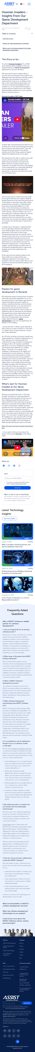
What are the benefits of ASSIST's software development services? (16, 904)
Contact (21, 955)
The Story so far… (8, 38)
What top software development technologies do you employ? (15, 912)
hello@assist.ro (23, 969)
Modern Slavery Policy (8, 975)
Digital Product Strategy (8, 950)
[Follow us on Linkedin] (9, 1031)
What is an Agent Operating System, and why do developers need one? (16, 546)
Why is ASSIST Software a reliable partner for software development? (16, 623)
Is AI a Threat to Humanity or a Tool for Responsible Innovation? (15, 599)
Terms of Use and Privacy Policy (18, 483)
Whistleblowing (7, 978)
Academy (21, 949)
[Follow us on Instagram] (5, 1036)
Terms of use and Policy (8, 966)
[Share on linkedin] (14, 466)
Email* (6, 474)
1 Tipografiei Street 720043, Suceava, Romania (23, 975)
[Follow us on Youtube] (18, 1031)
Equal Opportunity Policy (9, 969)
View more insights (9, 518)
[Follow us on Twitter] (14, 1031)
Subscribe (17, 488)
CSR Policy (5, 972)
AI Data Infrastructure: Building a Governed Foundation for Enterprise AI (17, 572)
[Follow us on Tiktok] (14, 1036)
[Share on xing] (19, 466)
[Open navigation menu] (29, 4)
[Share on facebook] (4, 466)
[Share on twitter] (9, 466)
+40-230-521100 (23, 967)
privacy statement (14, 1023)
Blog (20, 958)
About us (21, 943)
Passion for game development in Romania (16, 43)
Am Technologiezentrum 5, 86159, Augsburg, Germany (25, 989)
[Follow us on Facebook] (5, 1031)
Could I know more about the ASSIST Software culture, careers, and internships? (16, 921)
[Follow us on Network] (9, 1036)
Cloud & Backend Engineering (7, 954)
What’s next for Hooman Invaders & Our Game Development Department (17, 49)
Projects (21, 952)
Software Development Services (8, 946)
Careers (21, 946)
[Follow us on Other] (18, 1036)
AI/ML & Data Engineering (9, 943)
